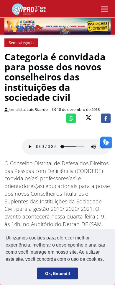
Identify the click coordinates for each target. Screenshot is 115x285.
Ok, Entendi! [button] (57, 273)
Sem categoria (21, 42)
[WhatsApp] (71, 118)
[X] (88, 118)
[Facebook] (106, 118)
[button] (106, 260)
